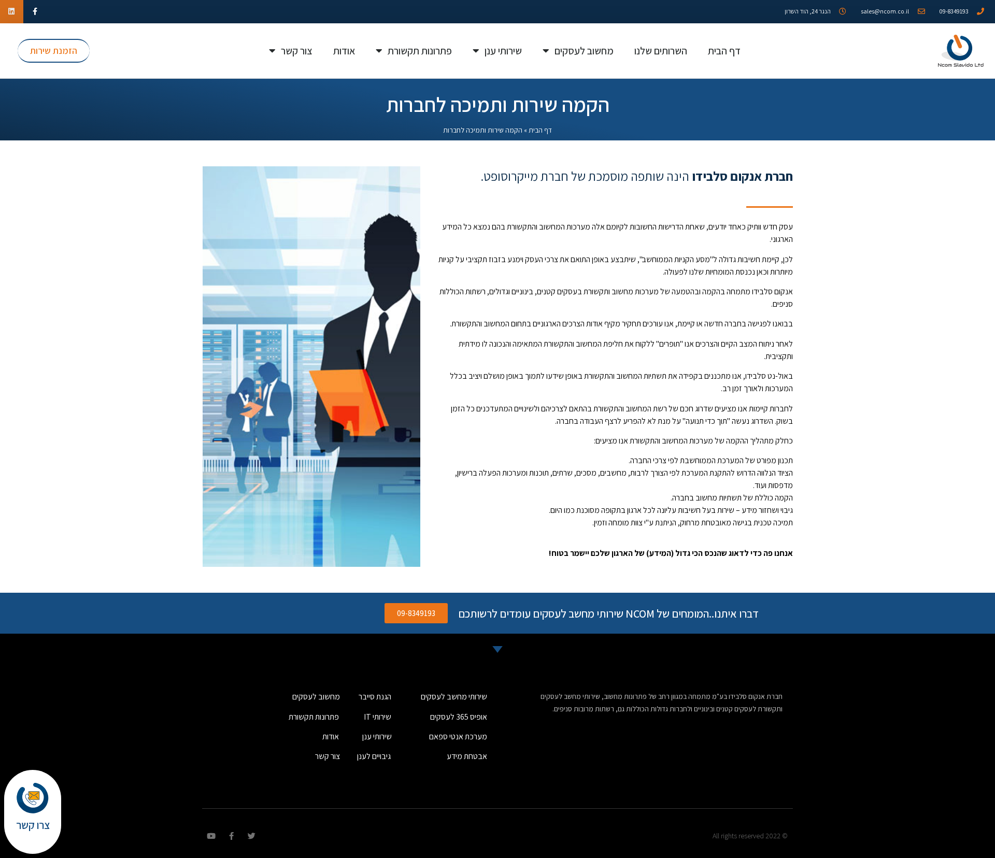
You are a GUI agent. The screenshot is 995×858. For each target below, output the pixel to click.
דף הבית (724, 51)
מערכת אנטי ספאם (458, 736)
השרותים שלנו (660, 51)
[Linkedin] (11, 11)
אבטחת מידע (467, 756)
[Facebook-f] (35, 11)
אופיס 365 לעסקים (458, 716)
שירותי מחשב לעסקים (454, 696)
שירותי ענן (503, 51)
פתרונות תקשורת (420, 51)
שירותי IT (377, 716)
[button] (54, 51)
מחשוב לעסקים (584, 51)
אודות (344, 51)
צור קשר (296, 51)
